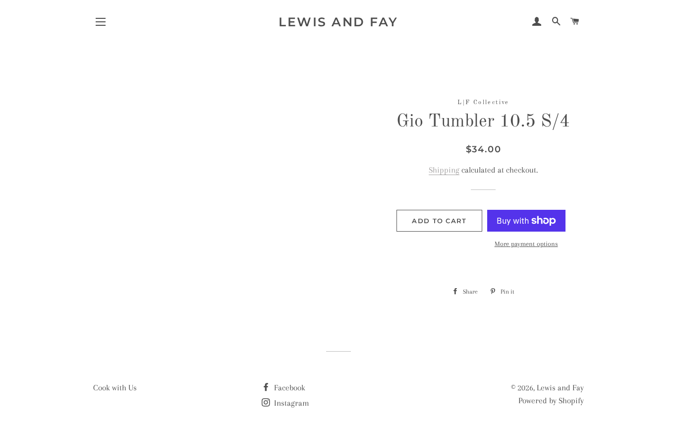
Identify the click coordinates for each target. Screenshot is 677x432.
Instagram (290, 403)
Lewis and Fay (338, 21)
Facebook (288, 387)
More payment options (526, 243)
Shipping (444, 170)
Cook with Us (115, 387)
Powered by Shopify (551, 400)
